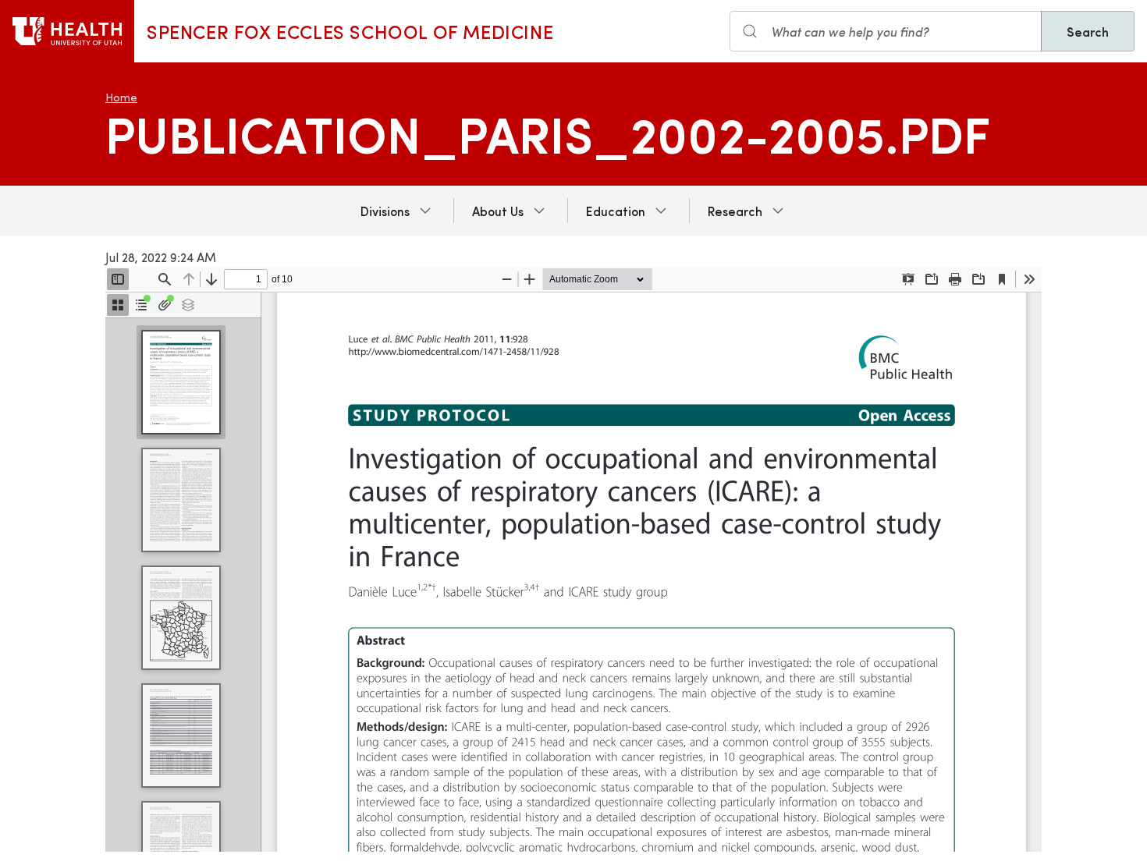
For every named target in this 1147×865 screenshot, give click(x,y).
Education (615, 210)
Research (735, 210)
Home (121, 97)
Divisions (385, 210)
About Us (498, 210)
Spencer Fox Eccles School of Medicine (350, 31)
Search (1088, 31)
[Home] (67, 31)
